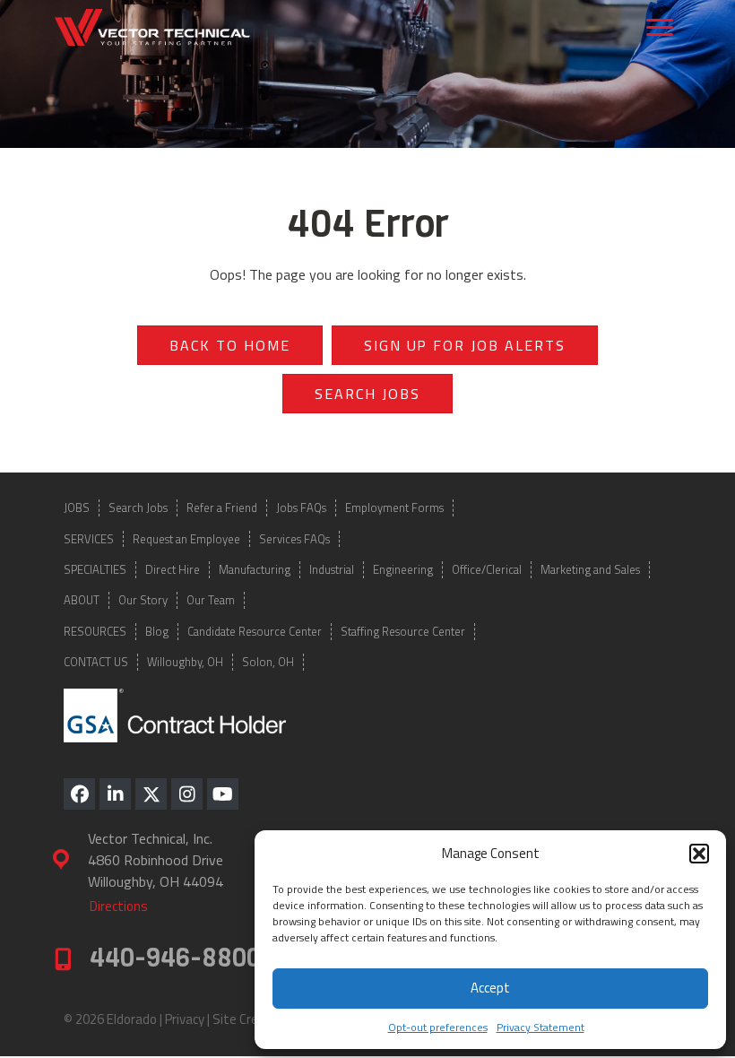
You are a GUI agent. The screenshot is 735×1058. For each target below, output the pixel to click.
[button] (699, 854)
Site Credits (246, 1019)
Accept (490, 987)
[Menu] (659, 28)
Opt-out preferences (438, 1027)
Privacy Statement (540, 1027)
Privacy (184, 1019)
